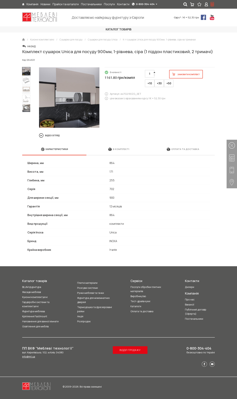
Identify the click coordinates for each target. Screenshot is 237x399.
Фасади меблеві (31, 292)
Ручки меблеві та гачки (90, 293)
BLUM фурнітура (31, 287)
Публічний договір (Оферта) (195, 311)
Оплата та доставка (141, 311)
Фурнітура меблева (33, 311)
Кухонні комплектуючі (35, 297)
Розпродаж (84, 321)
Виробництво (138, 296)
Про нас (189, 299)
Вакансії (189, 304)
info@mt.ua (28, 356)
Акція (80, 316)
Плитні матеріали (87, 282)
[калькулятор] (212, 4)
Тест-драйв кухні (140, 301)
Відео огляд (52, 135)
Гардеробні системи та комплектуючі (35, 304)
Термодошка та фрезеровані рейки (94, 309)
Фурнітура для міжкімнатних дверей (93, 300)
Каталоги (135, 306)
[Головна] (23, 4)
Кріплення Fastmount (34, 316)
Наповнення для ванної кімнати (40, 321)
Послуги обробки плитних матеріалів (145, 289)
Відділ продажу (130, 350)
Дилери (189, 287)
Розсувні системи (87, 287)
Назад (31, 46)
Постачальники (194, 318)
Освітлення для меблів (35, 326)
